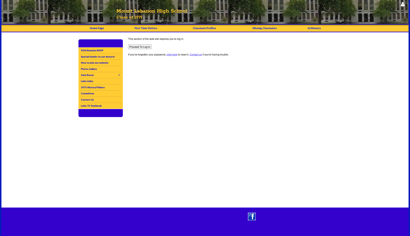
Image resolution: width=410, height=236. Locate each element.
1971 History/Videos (93, 87)
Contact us (173, 221)
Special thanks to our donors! (98, 56)
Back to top (92, 221)
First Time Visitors (146, 28)
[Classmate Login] (402, 4)
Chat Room (87, 75)
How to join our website (94, 62)
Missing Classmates (265, 28)
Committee (87, 93)
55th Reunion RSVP (92, 50)
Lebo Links (87, 81)
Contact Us (87, 99)
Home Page (97, 28)
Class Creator (229, 234)
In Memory (314, 28)
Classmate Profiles (204, 28)
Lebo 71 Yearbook (91, 105)
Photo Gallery (89, 68)
